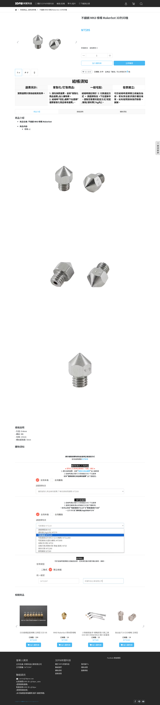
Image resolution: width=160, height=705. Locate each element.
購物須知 (58, 670)
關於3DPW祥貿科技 (62, 664)
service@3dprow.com (26, 679)
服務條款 (84, 670)
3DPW (37, 701)
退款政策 (58, 673)
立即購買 (129, 63)
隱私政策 (84, 667)
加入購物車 (97, 63)
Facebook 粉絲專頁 (114, 658)
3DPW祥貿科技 (22, 701)
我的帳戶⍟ (85, 664)
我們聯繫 (85, 459)
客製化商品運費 (84, 471)
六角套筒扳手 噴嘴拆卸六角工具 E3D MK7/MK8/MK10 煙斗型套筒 (95, 633)
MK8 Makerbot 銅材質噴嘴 (64, 632)
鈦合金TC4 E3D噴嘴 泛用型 (126, 632)
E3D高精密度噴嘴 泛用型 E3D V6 (33, 632)
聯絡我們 (58, 667)
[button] (76, 42)
